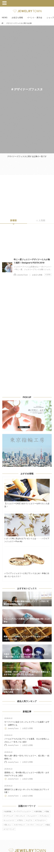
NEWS (4, 17)
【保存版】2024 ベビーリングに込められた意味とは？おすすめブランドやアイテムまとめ (27, 669)
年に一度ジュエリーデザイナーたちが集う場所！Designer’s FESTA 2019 (7, 267)
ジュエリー (33, 816)
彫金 (48, 825)
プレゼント (45, 816)
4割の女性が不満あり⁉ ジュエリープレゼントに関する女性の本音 (27, 687)
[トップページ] (2, 23)
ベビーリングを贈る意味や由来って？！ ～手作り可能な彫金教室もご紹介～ (27, 599)
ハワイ (31, 825)
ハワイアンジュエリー (23, 811)
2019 (48, 275)
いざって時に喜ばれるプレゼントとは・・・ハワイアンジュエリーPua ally (27, 525)
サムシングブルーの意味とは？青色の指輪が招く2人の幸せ (27, 616)
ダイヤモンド (20, 825)
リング (40, 825)
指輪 (47, 811)
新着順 (13, 220)
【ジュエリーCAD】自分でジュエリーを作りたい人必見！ (27, 490)
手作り (21, 820)
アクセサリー (41, 820)
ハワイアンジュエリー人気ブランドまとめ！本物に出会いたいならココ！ (27, 560)
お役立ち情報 (17, 17)
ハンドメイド (10, 820)
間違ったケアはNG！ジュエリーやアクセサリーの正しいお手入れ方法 (27, 634)
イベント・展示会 (34, 17)
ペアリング (9, 816)
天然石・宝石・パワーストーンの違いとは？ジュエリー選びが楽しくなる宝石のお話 (27, 651)
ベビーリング (10, 829)
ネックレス (21, 816)
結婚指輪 (8, 811)
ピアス (30, 820)
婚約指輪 (38, 811)
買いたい (8, 825)
